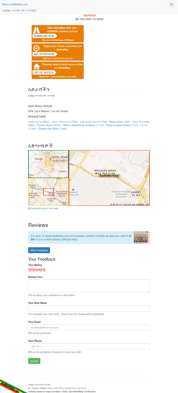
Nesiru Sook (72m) (120, 121)
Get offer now (44, 54)
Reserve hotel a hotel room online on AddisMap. (62, 66)
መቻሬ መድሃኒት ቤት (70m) (64, 121)
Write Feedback (39, 250)
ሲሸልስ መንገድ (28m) (39, 121)
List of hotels (43, 72)
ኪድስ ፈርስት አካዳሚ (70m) (94, 121)
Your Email (34, 322)
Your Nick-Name (37, 303)
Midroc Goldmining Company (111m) (84, 125)
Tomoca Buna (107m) (49, 125)
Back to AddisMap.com (15, 4)
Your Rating (35, 265)
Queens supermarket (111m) (122, 125)
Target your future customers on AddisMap (62, 47)
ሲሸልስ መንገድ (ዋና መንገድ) (19, 10)
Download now (44, 36)
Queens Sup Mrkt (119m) (52, 128)
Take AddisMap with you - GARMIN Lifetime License (62, 29)
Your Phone (35, 341)
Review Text (35, 277)
